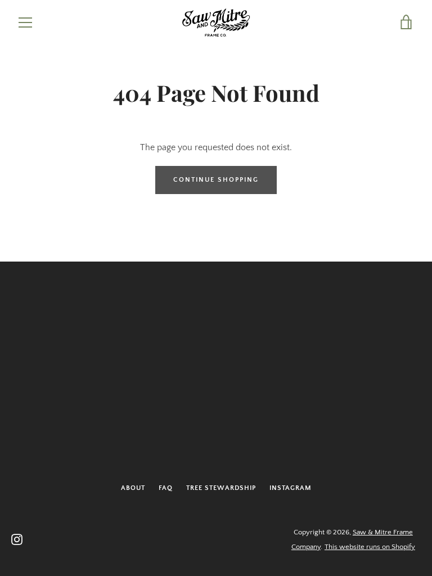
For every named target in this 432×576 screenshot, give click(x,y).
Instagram (290, 488)
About (133, 488)
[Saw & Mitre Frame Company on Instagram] (16, 539)
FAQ (166, 488)
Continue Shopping (216, 179)
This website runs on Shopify (370, 547)
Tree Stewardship (221, 488)
